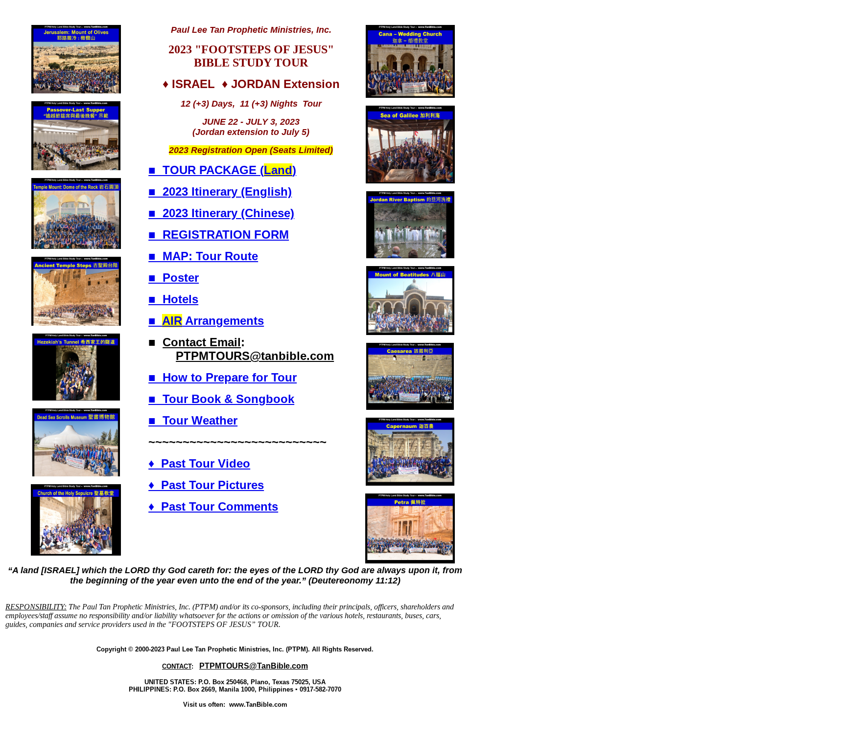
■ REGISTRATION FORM (218, 234)
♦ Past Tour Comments (213, 506)
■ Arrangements (206, 320)
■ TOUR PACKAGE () (222, 170)
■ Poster (173, 277)
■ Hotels (173, 299)
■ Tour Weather (192, 420)
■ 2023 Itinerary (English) (220, 191)
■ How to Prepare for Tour (222, 377)
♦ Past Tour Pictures (206, 485)
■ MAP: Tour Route (203, 256)
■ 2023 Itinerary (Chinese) (221, 213)
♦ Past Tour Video (199, 463)
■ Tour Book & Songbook (221, 398)
